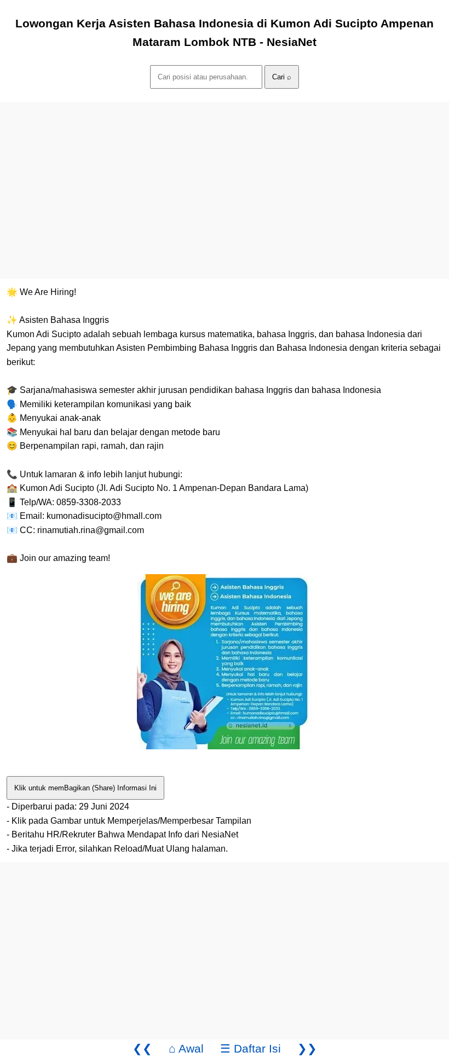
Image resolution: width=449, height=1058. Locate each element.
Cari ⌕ (281, 77)
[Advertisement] (224, 178)
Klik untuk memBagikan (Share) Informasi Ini (85, 788)
